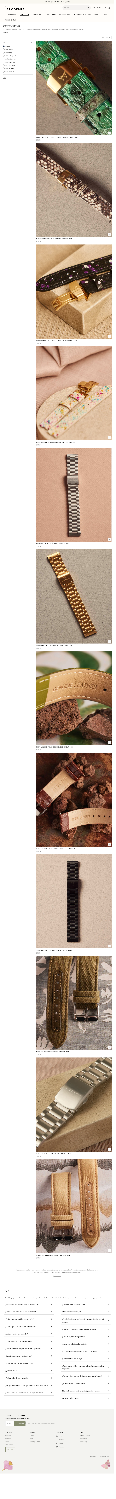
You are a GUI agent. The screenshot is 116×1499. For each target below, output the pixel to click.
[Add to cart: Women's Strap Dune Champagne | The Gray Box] (109, 641)
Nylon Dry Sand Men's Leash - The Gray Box (53, 1255)
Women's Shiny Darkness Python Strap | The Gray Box (57, 340)
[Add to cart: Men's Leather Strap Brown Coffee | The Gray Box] (109, 844)
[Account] (105, 7)
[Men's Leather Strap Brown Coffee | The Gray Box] (74, 800)
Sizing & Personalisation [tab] (41, 1298)
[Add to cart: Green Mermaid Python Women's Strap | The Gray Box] (109, 133)
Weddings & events (82, 14)
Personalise (50, 14)
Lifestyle (37, 14)
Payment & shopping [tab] (90, 1298)
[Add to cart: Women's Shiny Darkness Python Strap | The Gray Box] (109, 336)
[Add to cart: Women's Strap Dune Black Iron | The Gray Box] (109, 946)
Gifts (96, 14)
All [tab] (5, 1298)
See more (5, 32)
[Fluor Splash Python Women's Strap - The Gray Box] (74, 393)
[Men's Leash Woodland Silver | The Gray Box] (74, 1104)
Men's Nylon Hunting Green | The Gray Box (52, 1052)
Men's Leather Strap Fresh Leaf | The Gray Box (54, 747)
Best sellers (10, 14)
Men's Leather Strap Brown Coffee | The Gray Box (55, 849)
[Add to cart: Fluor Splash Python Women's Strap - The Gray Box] (109, 437)
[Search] (88, 8)
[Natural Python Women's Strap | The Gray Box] (74, 190)
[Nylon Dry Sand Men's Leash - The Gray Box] (74, 1206)
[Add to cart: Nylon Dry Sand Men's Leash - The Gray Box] (109, 1250)
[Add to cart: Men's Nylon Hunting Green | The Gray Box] (109, 1047)
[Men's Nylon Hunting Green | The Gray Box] (74, 1003)
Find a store (10, 1450)
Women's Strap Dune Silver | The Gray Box (52, 544)
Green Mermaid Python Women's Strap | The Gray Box (57, 137)
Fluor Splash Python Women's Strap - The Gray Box (56, 442)
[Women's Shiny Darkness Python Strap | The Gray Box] (74, 291)
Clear (4, 77)
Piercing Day (10, 20)
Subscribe (20, 1423)
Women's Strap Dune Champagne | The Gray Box (54, 645)
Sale (105, 14)
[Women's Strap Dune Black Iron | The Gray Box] (74, 901)
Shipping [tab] (11, 1298)
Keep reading (57, 1276)
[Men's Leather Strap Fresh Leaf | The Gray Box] (74, 698)
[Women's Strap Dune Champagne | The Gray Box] (74, 596)
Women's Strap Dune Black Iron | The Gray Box (54, 950)
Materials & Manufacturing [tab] (60, 1298)
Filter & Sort (105, 38)
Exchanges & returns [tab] (23, 1298)
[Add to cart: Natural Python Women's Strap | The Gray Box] (109, 234)
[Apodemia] (14, 7)
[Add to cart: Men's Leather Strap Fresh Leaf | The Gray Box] (109, 742)
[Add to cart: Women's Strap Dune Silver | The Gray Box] (109, 539)
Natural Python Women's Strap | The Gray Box (54, 239)
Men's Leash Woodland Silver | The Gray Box (53, 1153)
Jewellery (24, 14)
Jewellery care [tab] (76, 1298)
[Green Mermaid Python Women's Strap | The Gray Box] (74, 88)
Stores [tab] (102, 1298)
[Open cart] (109, 8)
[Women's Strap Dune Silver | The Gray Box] (74, 495)
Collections (64, 14)
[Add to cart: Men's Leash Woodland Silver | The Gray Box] (109, 1149)
